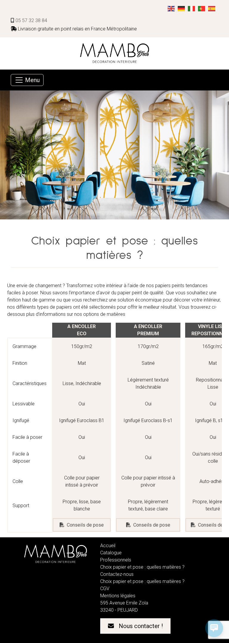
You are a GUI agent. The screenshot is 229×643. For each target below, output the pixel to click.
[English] (171, 8)
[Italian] (192, 8)
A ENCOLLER (148, 326)
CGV (104, 588)
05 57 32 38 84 (30, 20)
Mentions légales (117, 596)
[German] (181, 8)
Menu (32, 80)
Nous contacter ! (141, 626)
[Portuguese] (202, 8)
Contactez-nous (117, 574)
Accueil (107, 545)
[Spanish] (212, 8)
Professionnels (115, 560)
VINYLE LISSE (213, 326)
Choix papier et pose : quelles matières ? (142, 567)
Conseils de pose (85, 525)
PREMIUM (148, 333)
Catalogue (111, 553)
